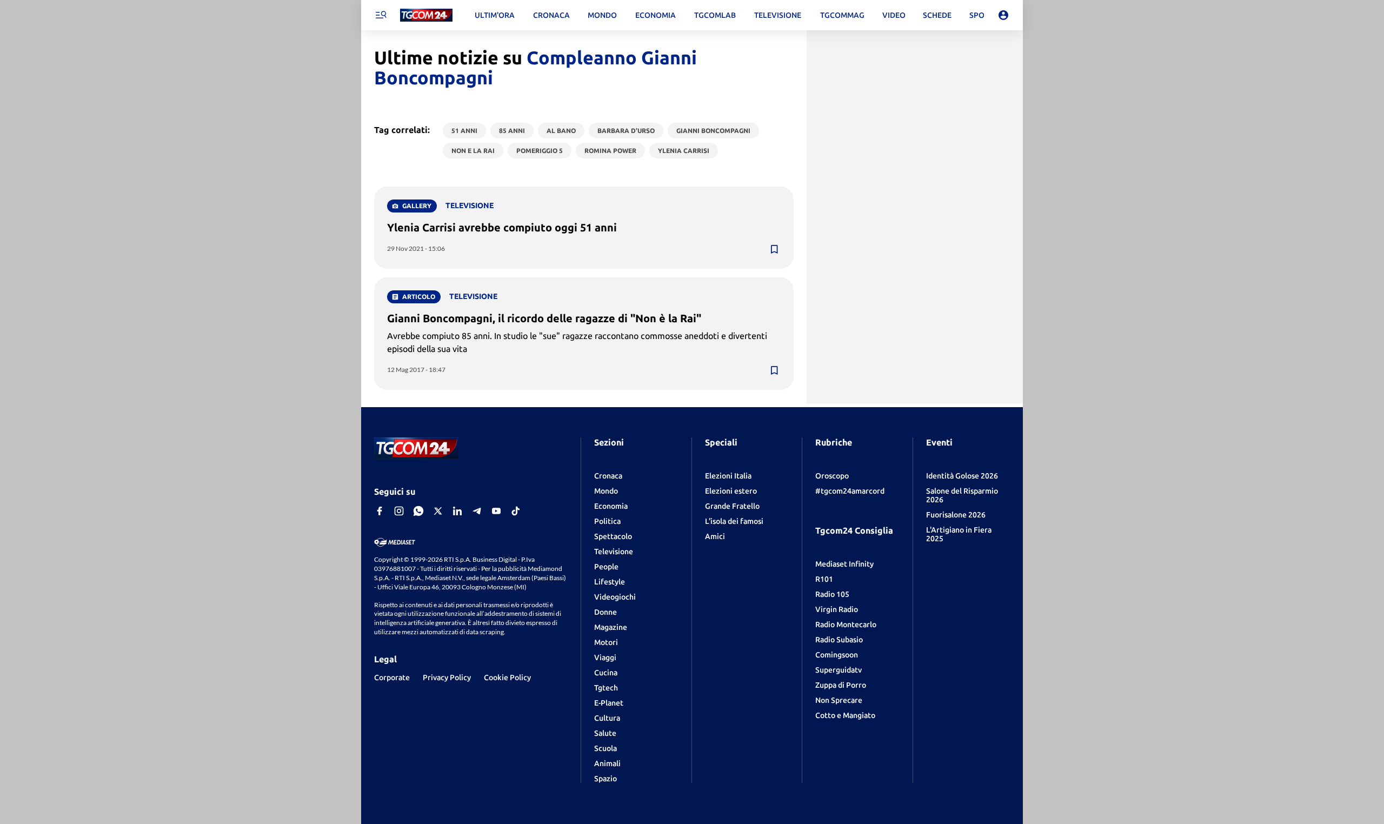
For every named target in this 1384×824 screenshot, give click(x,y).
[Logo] (426, 15)
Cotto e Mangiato (845, 715)
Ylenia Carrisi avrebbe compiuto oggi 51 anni (502, 227)
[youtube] (496, 511)
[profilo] (1003, 15)
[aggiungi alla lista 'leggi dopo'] (774, 249)
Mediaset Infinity (844, 564)
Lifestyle (609, 581)
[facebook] (379, 511)
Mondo (606, 491)
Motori (606, 642)
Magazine (610, 627)
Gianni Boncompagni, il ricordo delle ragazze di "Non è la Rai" (544, 318)
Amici (715, 536)
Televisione (613, 551)
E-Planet (608, 703)
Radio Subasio (839, 639)
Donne (605, 612)
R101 (824, 579)
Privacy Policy (447, 677)
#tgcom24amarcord (849, 491)
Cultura (607, 718)
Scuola (605, 748)
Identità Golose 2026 (962, 475)
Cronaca (608, 475)
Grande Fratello (732, 506)
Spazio (605, 778)
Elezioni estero (731, 491)
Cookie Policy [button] (507, 677)
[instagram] (399, 511)
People (606, 566)
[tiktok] (515, 511)
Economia (611, 506)
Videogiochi (615, 597)
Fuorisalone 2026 (956, 514)
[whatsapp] (418, 511)
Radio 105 (832, 594)
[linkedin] (457, 511)
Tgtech (606, 687)
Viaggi (605, 657)
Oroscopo (832, 475)
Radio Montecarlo (845, 624)
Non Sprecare (838, 700)
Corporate (392, 677)
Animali (607, 763)
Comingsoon (836, 654)
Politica (607, 521)
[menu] (380, 15)
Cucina (605, 672)
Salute (605, 733)
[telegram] (476, 511)
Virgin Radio (836, 609)
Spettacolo (613, 536)
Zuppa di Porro (840, 685)
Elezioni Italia (728, 475)
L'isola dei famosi (734, 521)
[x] (437, 511)
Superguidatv (838, 670)
